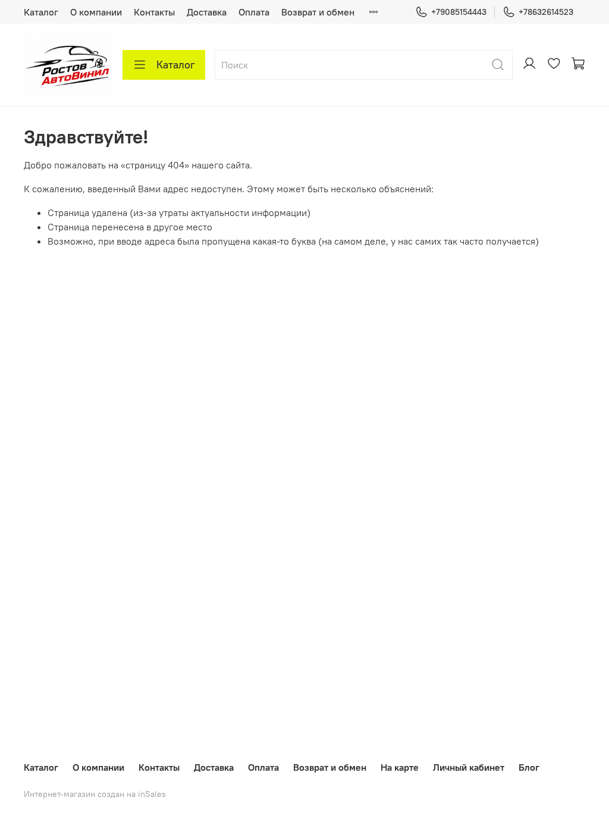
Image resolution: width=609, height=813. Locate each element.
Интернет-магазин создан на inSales (95, 794)
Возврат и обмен (317, 12)
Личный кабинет (468, 767)
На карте (400, 767)
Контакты (154, 12)
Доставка (207, 12)
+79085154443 (458, 12)
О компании (96, 12)
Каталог (41, 12)
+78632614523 (546, 12)
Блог (529, 767)
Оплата (253, 12)
